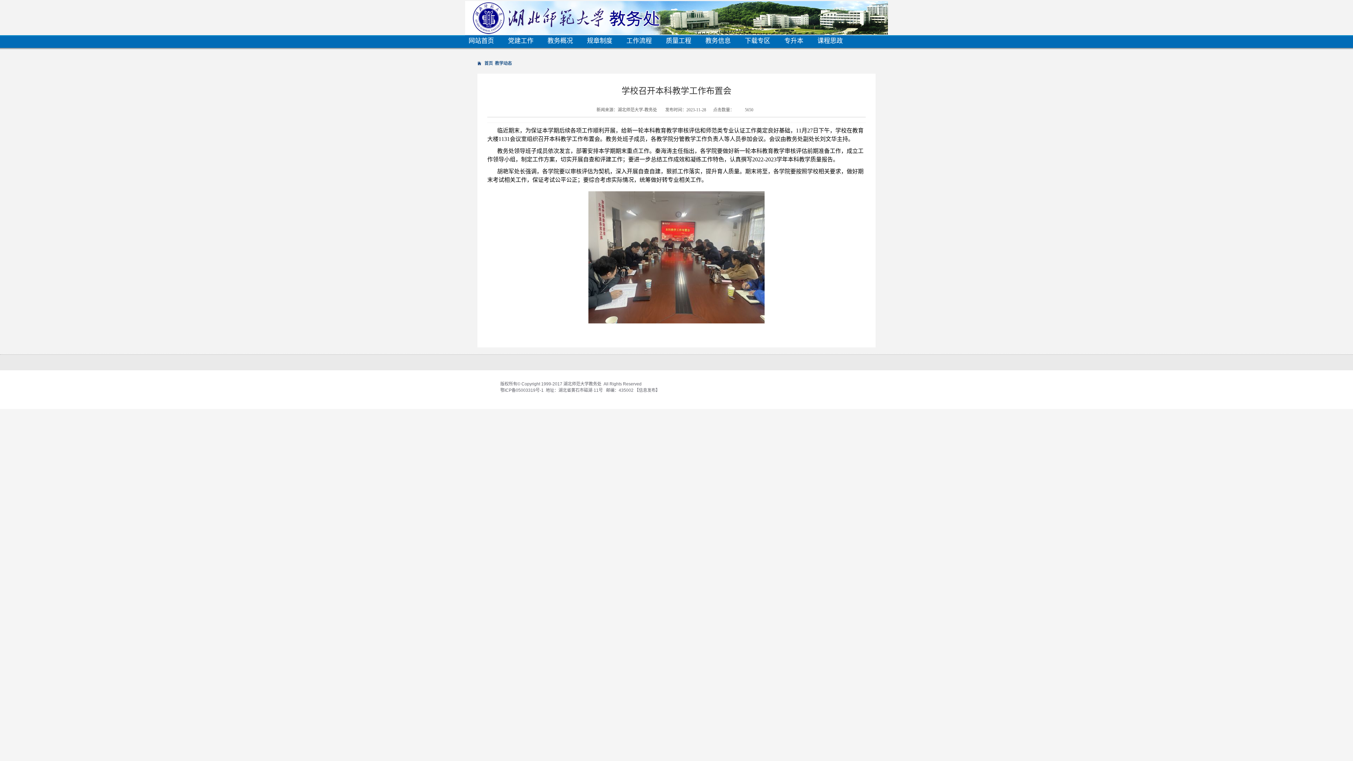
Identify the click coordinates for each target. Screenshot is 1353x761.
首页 (488, 63)
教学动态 (503, 63)
